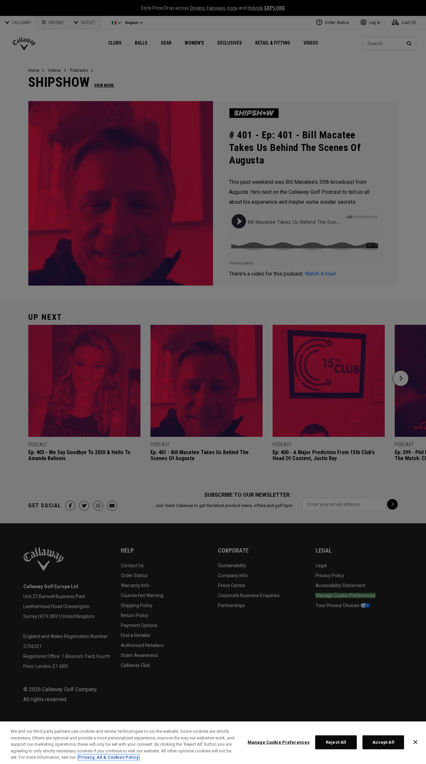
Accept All (383, 742)
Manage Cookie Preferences (279, 742)
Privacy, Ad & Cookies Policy (108, 757)
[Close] (415, 742)
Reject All (336, 742)
